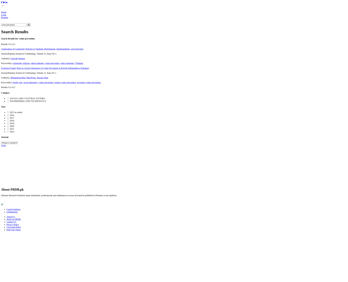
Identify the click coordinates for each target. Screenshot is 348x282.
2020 (12, 126)
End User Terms (14, 230)
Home (3, 12)
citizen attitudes (37, 63)
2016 (12, 115)
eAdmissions (12, 212)
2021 (12, 129)
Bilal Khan (31, 78)
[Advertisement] (82, 166)
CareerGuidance (14, 209)
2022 (12, 132)
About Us (11, 217)
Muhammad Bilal (17, 78)
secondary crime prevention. (89, 82)
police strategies (67, 63)
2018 (12, 120)
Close (3, 145)
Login (3, 15)
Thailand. (79, 63)
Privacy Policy (13, 224)
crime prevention (52, 63)
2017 (12, 118)
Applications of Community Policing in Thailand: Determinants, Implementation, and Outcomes (42, 49)
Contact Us (11, 222)
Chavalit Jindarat (17, 58)
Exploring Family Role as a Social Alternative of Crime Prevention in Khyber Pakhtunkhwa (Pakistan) (45, 68)
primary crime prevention (65, 82)
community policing (21, 63)
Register (4, 17)
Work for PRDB (14, 219)
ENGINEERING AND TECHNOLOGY (28, 101)
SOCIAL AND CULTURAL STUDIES (27, 98)
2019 (12, 123)
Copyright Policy (14, 227)
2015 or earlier (16, 112)
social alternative (30, 82)
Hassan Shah (42, 78)
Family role (17, 82)
